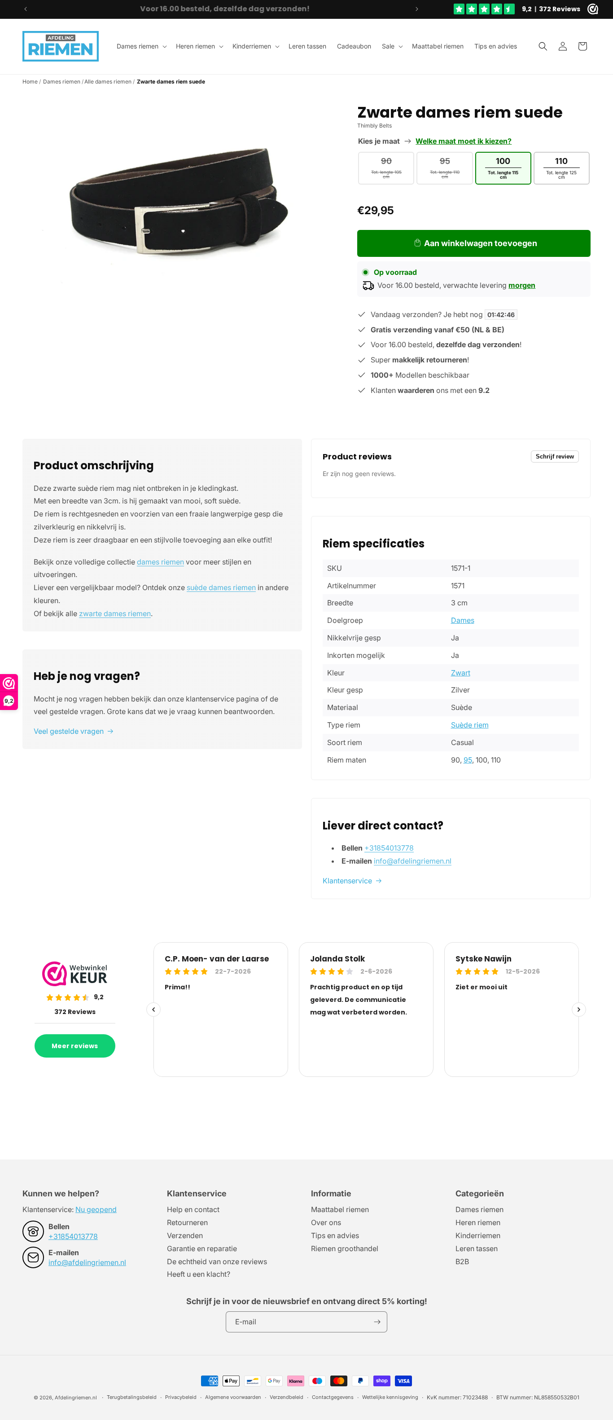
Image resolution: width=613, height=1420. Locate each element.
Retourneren (187, 1222)
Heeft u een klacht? (198, 1274)
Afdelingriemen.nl (76, 1397)
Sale (388, 46)
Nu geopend (96, 1209)
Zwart (460, 672)
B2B (462, 1261)
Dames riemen (137, 46)
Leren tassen (476, 1248)
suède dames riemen (221, 587)
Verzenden (185, 1235)
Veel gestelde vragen (69, 731)
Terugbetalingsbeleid (132, 1397)
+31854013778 (389, 847)
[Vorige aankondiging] (25, 9)
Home (30, 81)
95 (468, 759)
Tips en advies (335, 1235)
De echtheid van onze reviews (217, 1261)
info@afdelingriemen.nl (412, 860)
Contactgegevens (333, 1397)
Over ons (326, 1222)
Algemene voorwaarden (233, 1397)
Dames (462, 620)
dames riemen (160, 561)
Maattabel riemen (340, 1210)
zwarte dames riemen (115, 613)
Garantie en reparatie (202, 1248)
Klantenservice (347, 880)
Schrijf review (555, 456)
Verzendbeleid (286, 1397)
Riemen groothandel (344, 1248)
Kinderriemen (251, 46)
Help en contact (193, 1210)
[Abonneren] (377, 1321)
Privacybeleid (181, 1397)
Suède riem (470, 724)
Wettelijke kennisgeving (390, 1397)
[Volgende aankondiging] (417, 9)
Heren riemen (195, 46)
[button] (141, 46)
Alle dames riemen (107, 81)
